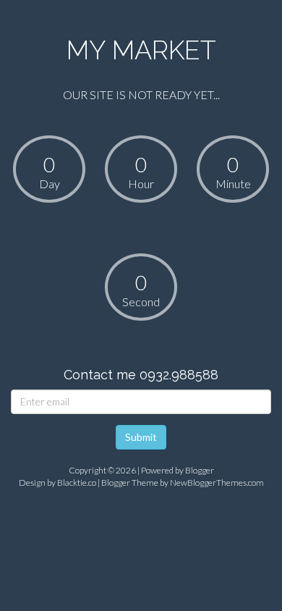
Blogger (199, 470)
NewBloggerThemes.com (217, 482)
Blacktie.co (76, 482)
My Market (141, 50)
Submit (141, 437)
